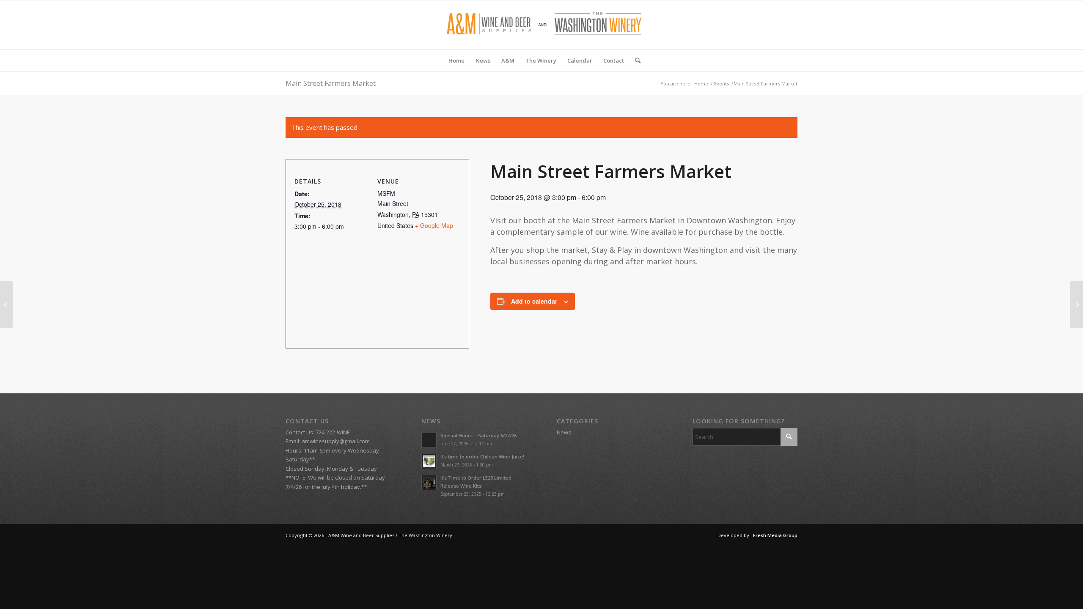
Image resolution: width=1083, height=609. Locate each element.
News (564, 432)
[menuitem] (456, 60)
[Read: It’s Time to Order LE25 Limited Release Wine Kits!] (429, 482)
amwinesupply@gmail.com (336, 441)
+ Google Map (434, 225)
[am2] (541, 24)
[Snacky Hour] (6, 304)
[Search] (634, 60)
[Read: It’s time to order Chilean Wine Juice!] (429, 461)
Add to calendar (534, 301)
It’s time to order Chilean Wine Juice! (482, 456)
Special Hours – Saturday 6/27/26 (478, 435)
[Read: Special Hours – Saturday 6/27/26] (429, 440)
